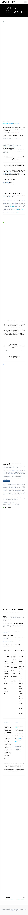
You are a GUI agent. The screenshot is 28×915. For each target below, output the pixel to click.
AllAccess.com (17, 205)
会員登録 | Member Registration (8, 146)
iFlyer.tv (16, 727)
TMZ (12, 205)
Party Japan (8, 2)
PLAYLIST (17, 132)
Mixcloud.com (6, 750)
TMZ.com (8, 727)
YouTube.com (9, 747)
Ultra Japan (5, 752)
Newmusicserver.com (7, 741)
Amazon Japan (20, 738)
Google (16, 741)
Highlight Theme (14, 910)
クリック (11, 182)
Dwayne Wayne (6, 480)
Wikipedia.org (12, 206)
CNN (11, 205)
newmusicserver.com (19, 209)
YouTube (18, 212)
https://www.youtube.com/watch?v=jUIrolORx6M (11, 123)
